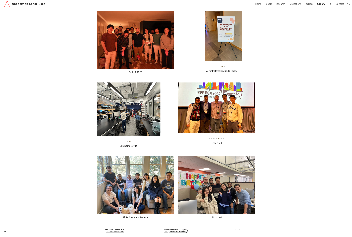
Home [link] (258, 3)
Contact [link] (340, 3)
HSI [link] (330, 3)
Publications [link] (295, 3)
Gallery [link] (321, 3)
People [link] (268, 3)
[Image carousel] (223, 39)
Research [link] (280, 3)
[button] (348, 4)
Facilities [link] (309, 3)
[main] (135, 72)
